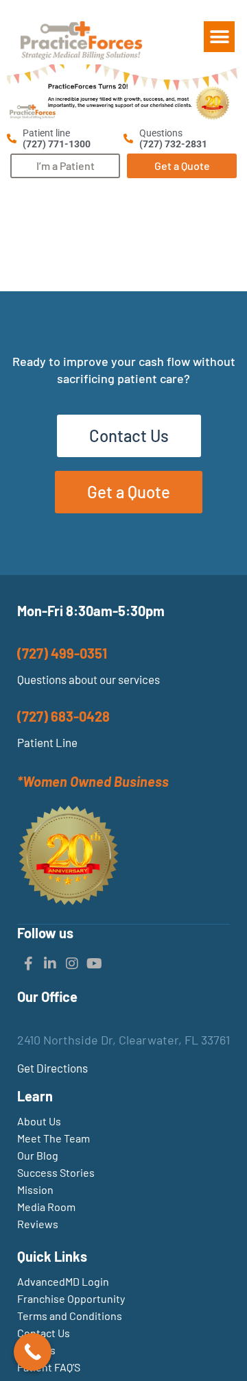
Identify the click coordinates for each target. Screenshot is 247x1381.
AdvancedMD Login (63, 1281)
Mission (35, 1189)
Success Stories (56, 1172)
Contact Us (43, 1332)
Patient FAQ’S (48, 1366)
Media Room (46, 1206)
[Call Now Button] (32, 1352)
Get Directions (52, 1068)
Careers (36, 1349)
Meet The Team (53, 1138)
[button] (219, 36)
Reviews (37, 1223)
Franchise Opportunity (71, 1298)
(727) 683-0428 (63, 716)
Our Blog (37, 1155)
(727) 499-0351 (62, 653)
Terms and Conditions (69, 1315)
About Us (39, 1120)
